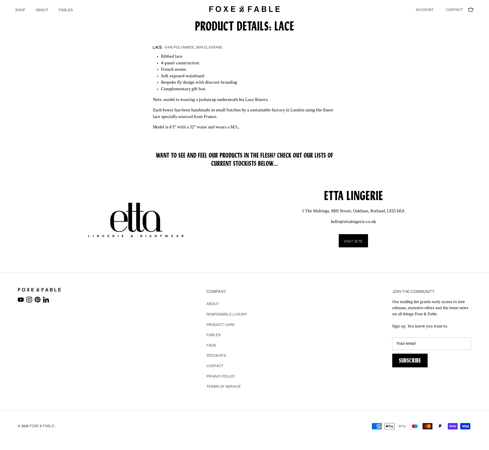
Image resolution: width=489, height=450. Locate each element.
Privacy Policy (221, 376)
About (42, 9)
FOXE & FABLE (42, 425)
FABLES (66, 9)
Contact (454, 9)
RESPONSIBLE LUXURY (227, 314)
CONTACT (215, 365)
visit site (353, 241)
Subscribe (410, 360)
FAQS (211, 345)
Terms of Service (224, 386)
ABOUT (213, 303)
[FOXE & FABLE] (244, 9)
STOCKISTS (216, 355)
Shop (20, 9)
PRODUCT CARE (221, 324)
